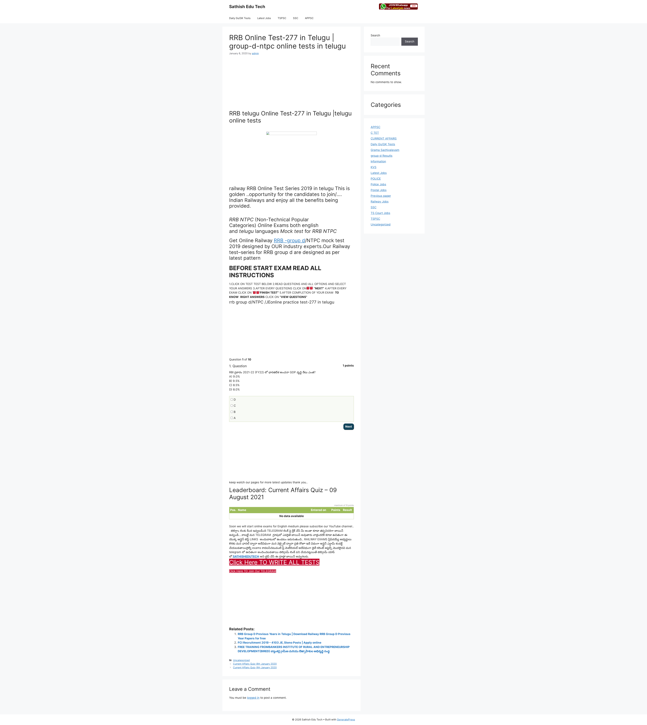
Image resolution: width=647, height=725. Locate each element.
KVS (373, 167)
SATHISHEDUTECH (245, 556)
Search (375, 35)
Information (378, 161)
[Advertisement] (291, 84)
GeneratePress (346, 719)
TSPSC (282, 18)
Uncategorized (241, 660)
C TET (375, 132)
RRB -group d (289, 240)
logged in (253, 697)
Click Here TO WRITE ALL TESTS (274, 562)
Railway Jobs (380, 201)
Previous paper (381, 196)
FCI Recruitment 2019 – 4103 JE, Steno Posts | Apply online (279, 642)
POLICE (376, 178)
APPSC (309, 18)
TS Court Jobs (380, 213)
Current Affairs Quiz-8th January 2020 (255, 663)
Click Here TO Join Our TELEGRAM (252, 571)
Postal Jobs (379, 190)
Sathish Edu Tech (247, 6)
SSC (295, 18)
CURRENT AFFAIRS (384, 138)
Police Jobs (378, 184)
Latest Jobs (264, 18)
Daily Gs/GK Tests (240, 18)
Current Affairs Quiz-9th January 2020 (255, 667)
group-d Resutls (381, 155)
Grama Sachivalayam (385, 150)
